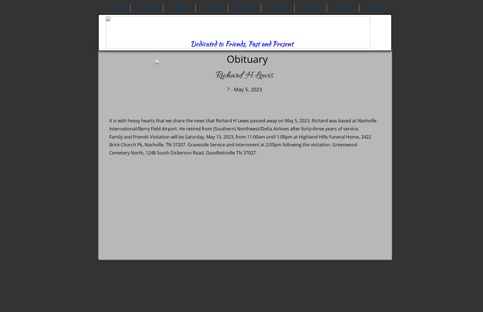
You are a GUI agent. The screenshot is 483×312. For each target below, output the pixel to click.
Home (114, 8)
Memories (244, 8)
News (179, 8)
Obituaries (278, 8)
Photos (211, 8)
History (310, 8)
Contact (376, 8)
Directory (147, 8)
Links (343, 8)
